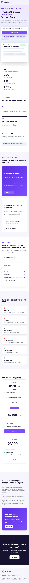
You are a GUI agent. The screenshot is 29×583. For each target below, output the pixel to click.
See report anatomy (8, 257)
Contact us (25, 579)
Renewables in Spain (21, 36)
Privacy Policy (3, 579)
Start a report (9, 192)
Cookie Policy (8, 579)
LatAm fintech (5, 39)
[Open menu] (26, 2)
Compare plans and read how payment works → (14, 465)
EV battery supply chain (9, 36)
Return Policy (20, 579)
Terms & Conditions (14, 579)
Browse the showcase (11, 228)
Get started (9, 526)
